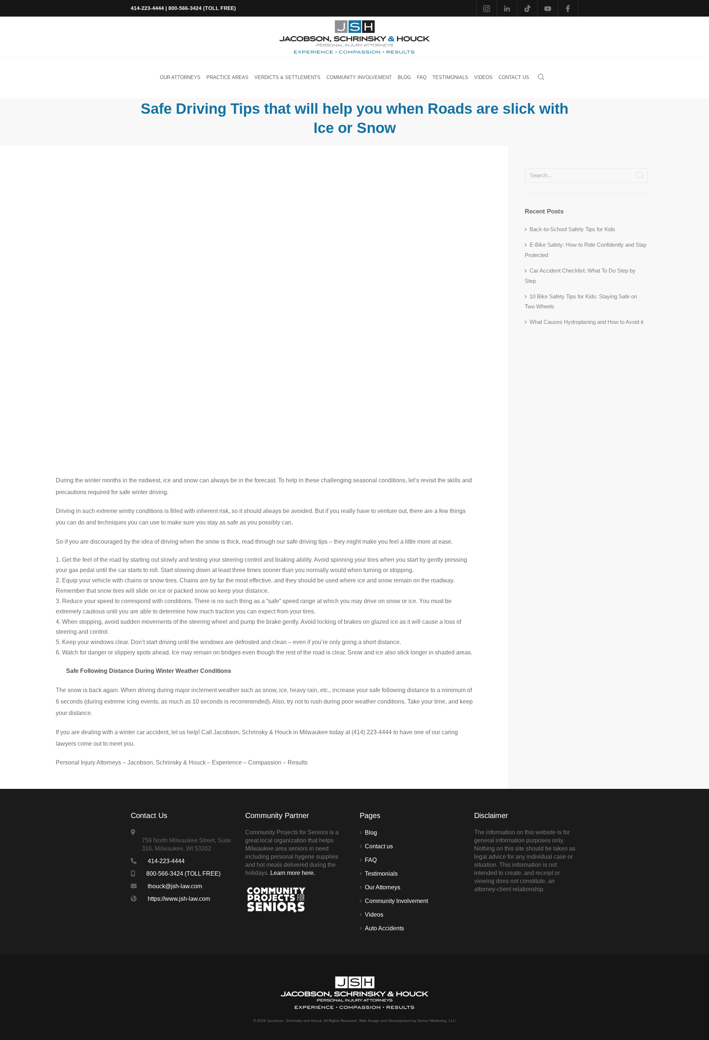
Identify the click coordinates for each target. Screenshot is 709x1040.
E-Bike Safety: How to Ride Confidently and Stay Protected (586, 250)
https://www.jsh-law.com (179, 899)
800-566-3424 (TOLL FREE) (202, 8)
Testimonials (381, 873)
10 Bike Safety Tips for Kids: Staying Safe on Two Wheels (581, 301)
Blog (371, 832)
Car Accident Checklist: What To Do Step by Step (580, 275)
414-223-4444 (147, 8)
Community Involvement (396, 901)
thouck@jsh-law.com (175, 886)
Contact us (379, 846)
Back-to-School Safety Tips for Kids (572, 229)
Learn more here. (292, 873)
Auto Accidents (384, 928)
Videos (374, 914)
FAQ (371, 860)
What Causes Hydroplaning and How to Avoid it (586, 322)
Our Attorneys (382, 887)
